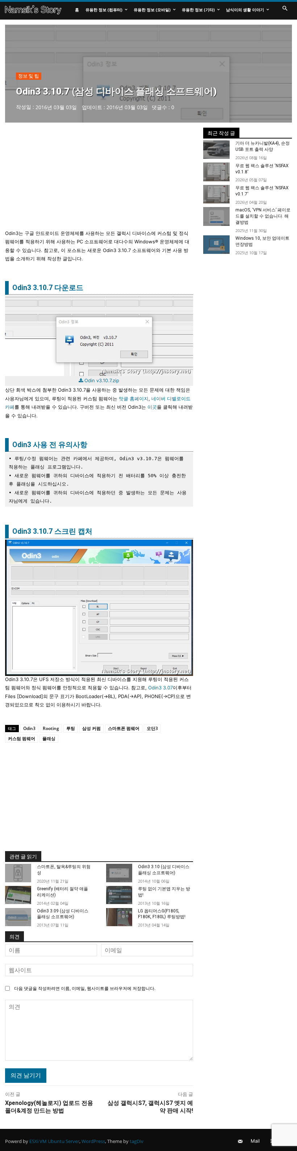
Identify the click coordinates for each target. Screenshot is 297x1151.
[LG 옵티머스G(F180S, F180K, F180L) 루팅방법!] (119, 917)
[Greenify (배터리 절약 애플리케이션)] (18, 895)
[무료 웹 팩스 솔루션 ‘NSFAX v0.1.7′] (216, 194)
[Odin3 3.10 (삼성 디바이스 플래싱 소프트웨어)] (119, 873)
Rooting (51, 728)
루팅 (70, 728)
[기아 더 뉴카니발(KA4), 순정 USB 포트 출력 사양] (216, 149)
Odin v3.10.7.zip (101, 380)
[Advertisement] (99, 178)
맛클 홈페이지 (133, 398)
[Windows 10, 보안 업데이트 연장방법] (216, 244)
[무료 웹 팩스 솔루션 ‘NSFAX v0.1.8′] (216, 171)
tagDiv (136, 1141)
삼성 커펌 (91, 728)
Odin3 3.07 (160, 687)
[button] (284, 8)
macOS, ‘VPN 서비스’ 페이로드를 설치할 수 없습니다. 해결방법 (262, 216)
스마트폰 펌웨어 (123, 728)
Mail (255, 1141)
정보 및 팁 (28, 76)
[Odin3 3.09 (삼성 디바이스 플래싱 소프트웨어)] (18, 917)
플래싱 (48, 738)
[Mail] (240, 1141)
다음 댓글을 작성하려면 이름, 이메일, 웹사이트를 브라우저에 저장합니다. (84, 988)
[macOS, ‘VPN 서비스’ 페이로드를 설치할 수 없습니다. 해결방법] (216, 216)
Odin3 (29, 728)
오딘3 (152, 728)
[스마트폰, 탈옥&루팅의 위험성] (18, 873)
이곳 (152, 407)
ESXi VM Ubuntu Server (54, 1141)
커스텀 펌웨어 (21, 738)
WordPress (93, 1141)
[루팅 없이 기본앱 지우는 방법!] (119, 895)
